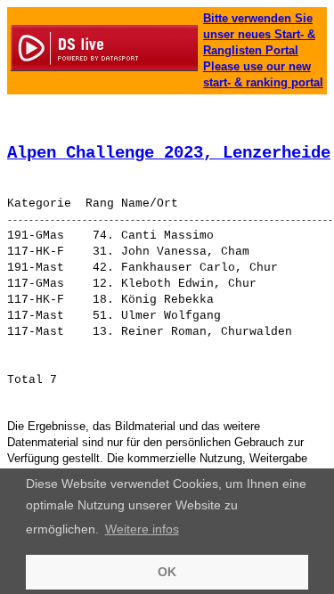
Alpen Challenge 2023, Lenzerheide (168, 153)
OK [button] (167, 572)
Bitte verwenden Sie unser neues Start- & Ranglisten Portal (259, 34)
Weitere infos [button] (142, 529)
